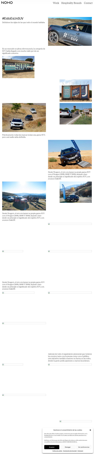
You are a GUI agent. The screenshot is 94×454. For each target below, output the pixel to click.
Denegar (68, 447)
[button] (90, 430)
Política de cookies (57, 451)
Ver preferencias (83, 447)
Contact (88, 2)
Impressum (80, 451)
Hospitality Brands (71, 2)
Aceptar (52, 447)
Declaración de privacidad (70, 451)
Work (56, 2)
